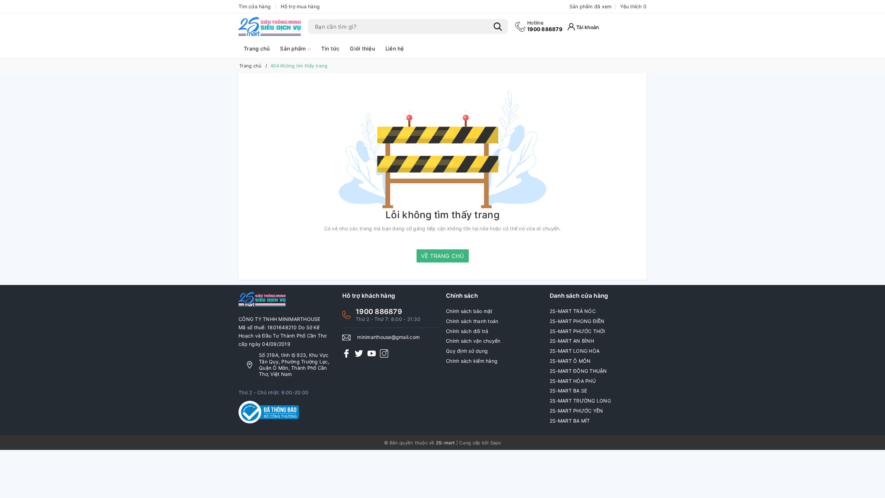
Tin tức (330, 48)
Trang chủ (257, 48)
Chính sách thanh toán (472, 321)
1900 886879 (544, 26)
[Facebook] (346, 353)
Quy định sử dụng (467, 351)
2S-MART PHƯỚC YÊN (576, 411)
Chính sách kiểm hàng (471, 361)
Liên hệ (394, 48)
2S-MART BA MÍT (570, 421)
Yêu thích (633, 6)
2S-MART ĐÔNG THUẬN (578, 371)
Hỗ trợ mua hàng (300, 6)
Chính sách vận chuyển (473, 341)
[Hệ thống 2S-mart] (270, 26)
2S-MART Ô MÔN (570, 361)
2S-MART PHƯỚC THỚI (577, 331)
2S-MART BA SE (568, 391)
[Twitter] (359, 353)
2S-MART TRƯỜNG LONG (580, 401)
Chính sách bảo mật (469, 311)
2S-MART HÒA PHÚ (573, 381)
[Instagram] (384, 353)
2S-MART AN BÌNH (572, 341)
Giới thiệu (362, 48)
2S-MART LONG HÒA (574, 351)
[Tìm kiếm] (498, 26)
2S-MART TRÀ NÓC (573, 311)
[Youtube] (371, 353)
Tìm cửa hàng (255, 6)
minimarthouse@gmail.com (388, 337)
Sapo (495, 442)
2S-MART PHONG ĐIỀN (577, 321)
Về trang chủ (442, 255)
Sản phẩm (293, 48)
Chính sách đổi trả (467, 331)
